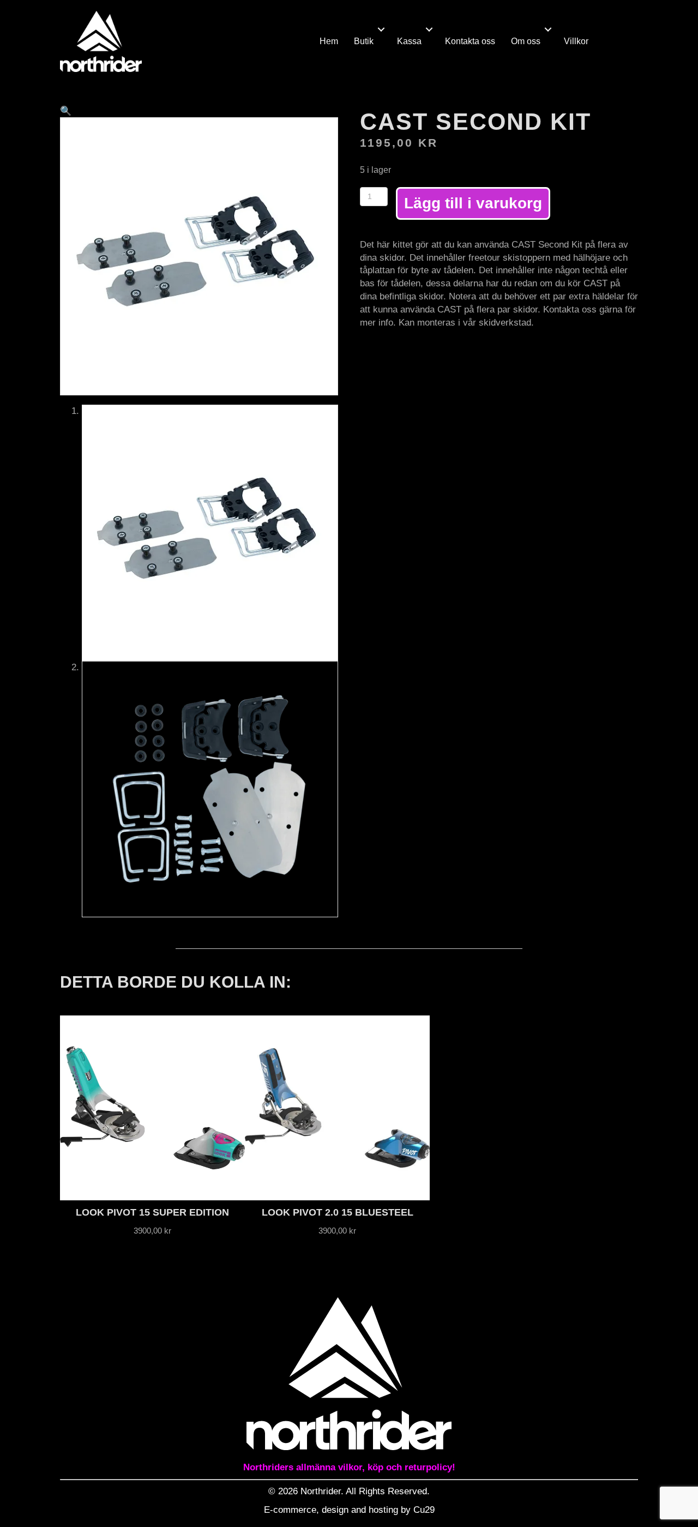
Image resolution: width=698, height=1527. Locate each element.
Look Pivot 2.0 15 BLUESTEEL (337, 1212)
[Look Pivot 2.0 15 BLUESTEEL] (337, 1107)
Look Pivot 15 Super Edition (152, 1212)
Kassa (409, 41)
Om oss (525, 41)
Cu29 (424, 1510)
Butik (364, 41)
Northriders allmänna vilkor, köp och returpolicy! (349, 1467)
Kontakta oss (470, 41)
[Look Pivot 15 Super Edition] (152, 1107)
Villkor (576, 41)
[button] (381, 29)
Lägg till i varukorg (473, 203)
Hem (329, 41)
